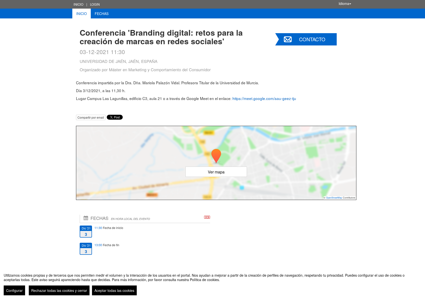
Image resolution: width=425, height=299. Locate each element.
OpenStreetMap (334, 197)
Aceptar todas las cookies (114, 290)
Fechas (101, 13)
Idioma (344, 3)
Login (95, 4)
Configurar (14, 290)
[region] (212, 282)
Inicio (78, 4)
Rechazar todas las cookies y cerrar (59, 290)
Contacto (312, 39)
